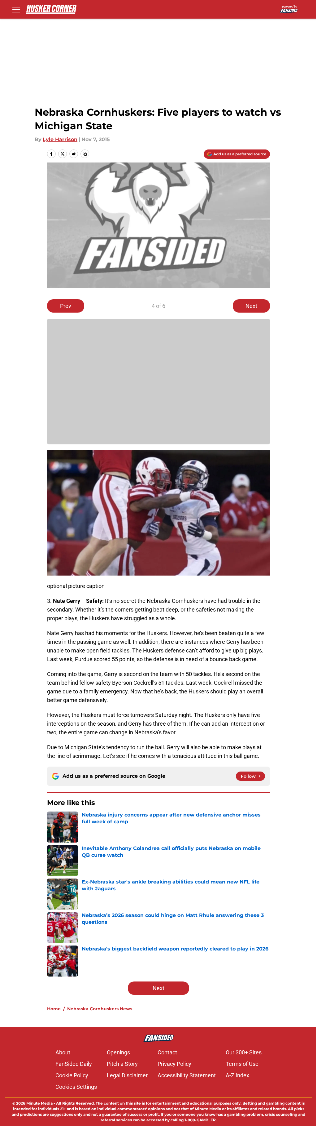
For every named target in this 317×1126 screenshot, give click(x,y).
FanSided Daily (73, 1064)
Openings (118, 1052)
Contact (167, 1052)
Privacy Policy (174, 1064)
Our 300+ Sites (244, 1052)
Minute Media (39, 1103)
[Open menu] (16, 9)
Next (251, 306)
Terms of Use (242, 1064)
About (62, 1052)
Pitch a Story (122, 1064)
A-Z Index (237, 1075)
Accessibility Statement (187, 1075)
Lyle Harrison (60, 139)
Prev (65, 306)
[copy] (84, 153)
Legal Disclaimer (127, 1075)
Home (54, 1009)
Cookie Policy (71, 1075)
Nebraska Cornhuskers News (99, 1009)
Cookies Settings (76, 1087)
